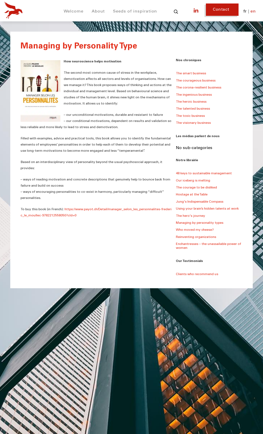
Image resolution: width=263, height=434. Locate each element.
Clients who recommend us (197, 274)
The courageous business (196, 80)
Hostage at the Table (192, 194)
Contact (221, 10)
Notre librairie (187, 160)
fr (245, 12)
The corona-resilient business (198, 87)
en (253, 12)
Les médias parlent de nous (198, 136)
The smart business (191, 73)
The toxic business (190, 116)
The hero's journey (190, 216)
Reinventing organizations (196, 237)
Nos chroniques (188, 60)
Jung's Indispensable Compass (199, 201)
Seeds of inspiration (135, 12)
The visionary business (193, 123)
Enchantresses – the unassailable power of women (208, 245)
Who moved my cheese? (195, 230)
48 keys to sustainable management (204, 173)
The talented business (193, 108)
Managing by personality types (199, 223)
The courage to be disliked (196, 187)
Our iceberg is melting (193, 180)
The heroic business (191, 101)
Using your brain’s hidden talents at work (207, 208)
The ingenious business (194, 94)
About (98, 12)
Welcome (73, 12)
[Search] (176, 11)
